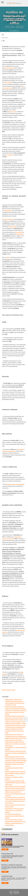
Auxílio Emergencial (8, 219)
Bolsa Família (13, 226)
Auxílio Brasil (20, 234)
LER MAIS (5, 849)
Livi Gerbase (9, 155)
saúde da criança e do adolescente (15, 484)
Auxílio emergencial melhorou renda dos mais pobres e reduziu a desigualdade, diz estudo (16, 753)
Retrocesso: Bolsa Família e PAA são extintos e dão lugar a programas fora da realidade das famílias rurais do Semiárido (15, 758)
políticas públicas (8, 210)
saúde (7, 257)
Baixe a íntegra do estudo (8, 690)
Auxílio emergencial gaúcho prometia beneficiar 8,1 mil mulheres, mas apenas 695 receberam (15, 743)
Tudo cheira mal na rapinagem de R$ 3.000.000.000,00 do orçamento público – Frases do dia (15, 782)
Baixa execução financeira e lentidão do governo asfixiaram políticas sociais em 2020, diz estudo (15, 773)
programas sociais (9, 68)
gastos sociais (13, 111)
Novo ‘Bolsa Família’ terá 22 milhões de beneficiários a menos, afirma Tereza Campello (15, 764)
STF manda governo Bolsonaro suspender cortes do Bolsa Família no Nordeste (14, 815)
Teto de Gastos (7, 82)
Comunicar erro (7, 829)
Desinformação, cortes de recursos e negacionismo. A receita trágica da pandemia (14, 810)
